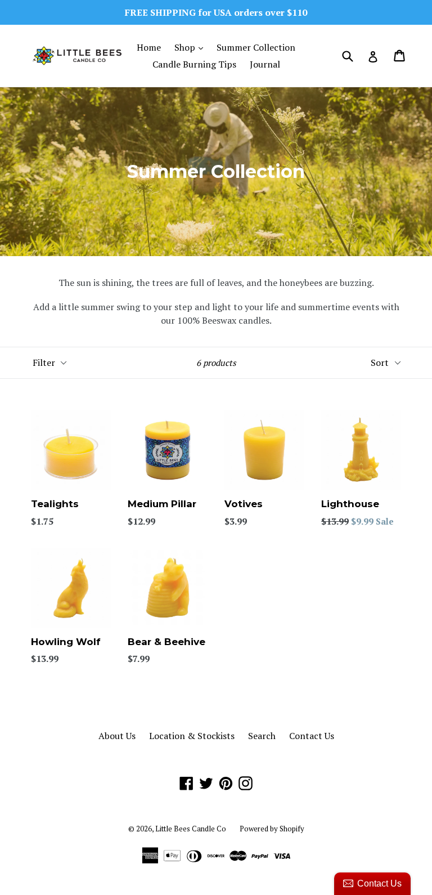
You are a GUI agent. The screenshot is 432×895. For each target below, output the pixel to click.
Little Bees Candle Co (190, 829)
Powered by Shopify (272, 829)
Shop (191, 47)
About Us (117, 736)
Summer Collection (256, 47)
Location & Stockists (192, 736)
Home (149, 47)
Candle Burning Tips (194, 64)
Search (262, 736)
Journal (265, 64)
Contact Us (311, 736)
